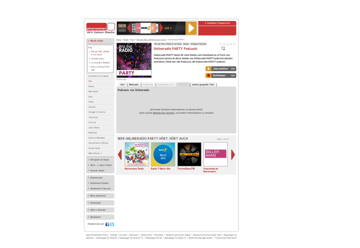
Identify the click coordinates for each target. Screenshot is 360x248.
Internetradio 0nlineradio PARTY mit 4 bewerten (231, 44)
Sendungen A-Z (166, 84)
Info (122, 84)
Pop (90, 47)
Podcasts (183, 84)
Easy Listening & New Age (100, 68)
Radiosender (96, 177)
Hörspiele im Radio (99, 159)
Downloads (95, 203)
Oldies (91, 102)
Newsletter (95, 217)
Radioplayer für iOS (154, 238)
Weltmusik (92, 132)
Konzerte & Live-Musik (98, 76)
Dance (91, 86)
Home (118, 40)
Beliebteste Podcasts (100, 188)
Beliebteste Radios (99, 183)
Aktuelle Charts (97, 59)
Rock (90, 97)
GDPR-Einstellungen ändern (201, 238)
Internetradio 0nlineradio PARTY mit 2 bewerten (224, 44)
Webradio (133, 84)
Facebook (107, 224)
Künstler (92, 107)
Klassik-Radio (97, 170)
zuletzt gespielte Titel (203, 84)
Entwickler (158, 235)
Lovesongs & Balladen (100, 62)
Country (92, 122)
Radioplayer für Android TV (131, 238)
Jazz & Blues (93, 127)
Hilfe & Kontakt (98, 210)
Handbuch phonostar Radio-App (207, 235)
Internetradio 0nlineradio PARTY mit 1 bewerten (221, 44)
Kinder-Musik (94, 148)
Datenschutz (146, 235)
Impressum (133, 235)
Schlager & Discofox (97, 112)
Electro (186, 44)
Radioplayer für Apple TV (175, 238)
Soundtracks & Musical (98, 143)
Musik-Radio (96, 41)
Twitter (112, 224)
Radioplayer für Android (106, 238)
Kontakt (123, 235)
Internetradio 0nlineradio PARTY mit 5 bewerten (234, 44)
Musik (126, 40)
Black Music (93, 91)
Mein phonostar (98, 195)
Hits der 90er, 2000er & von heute (100, 53)
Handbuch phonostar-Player (178, 235)
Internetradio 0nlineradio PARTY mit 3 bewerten (228, 44)
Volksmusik (93, 117)
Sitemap (113, 235)
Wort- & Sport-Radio (101, 165)
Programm (148, 84)
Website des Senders (164, 113)
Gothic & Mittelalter (96, 138)
